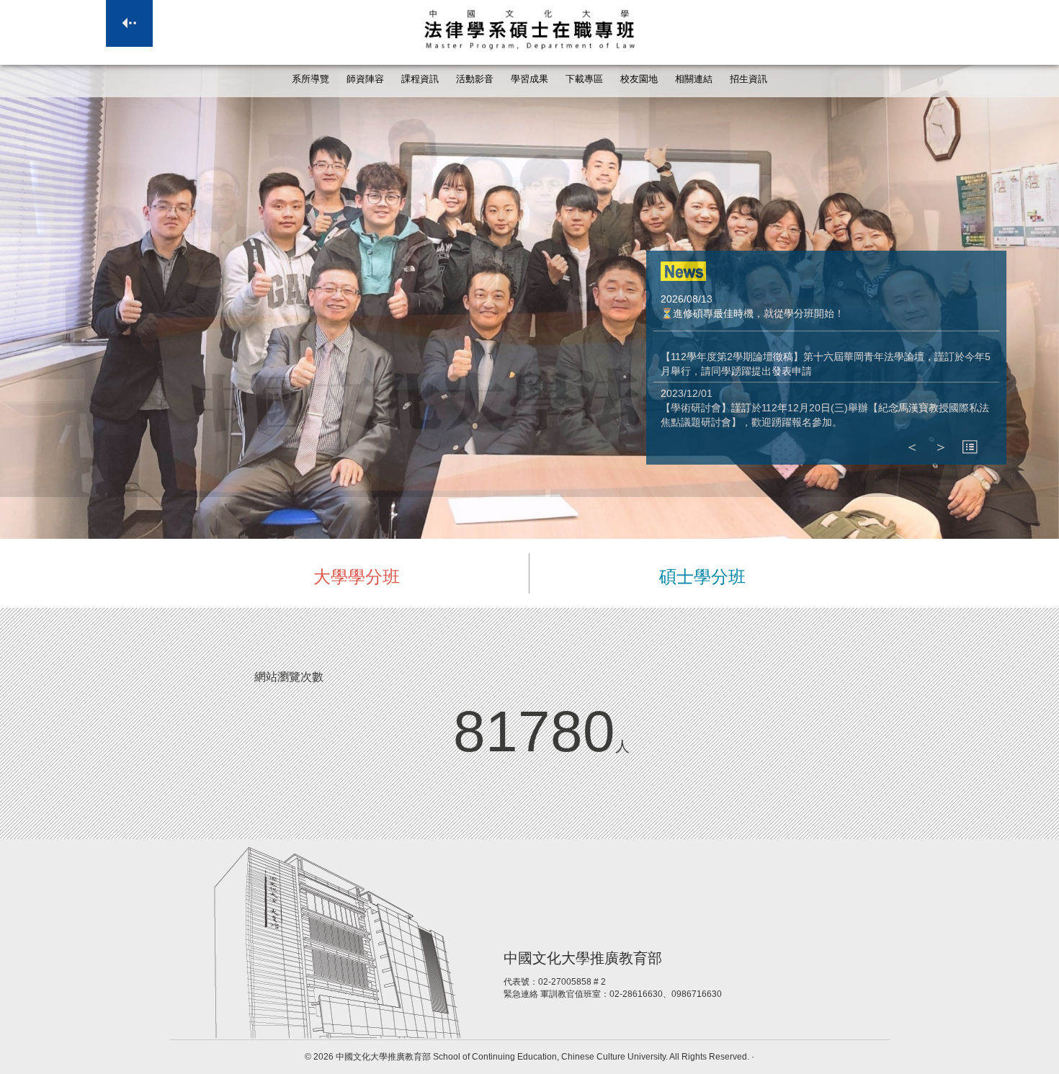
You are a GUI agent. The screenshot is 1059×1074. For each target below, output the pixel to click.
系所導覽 (310, 79)
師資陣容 (365, 79)
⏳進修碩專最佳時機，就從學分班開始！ (752, 313)
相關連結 (693, 79)
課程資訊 (420, 79)
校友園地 (639, 79)
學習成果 (529, 79)
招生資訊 (748, 79)
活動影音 (474, 79)
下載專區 (584, 79)
